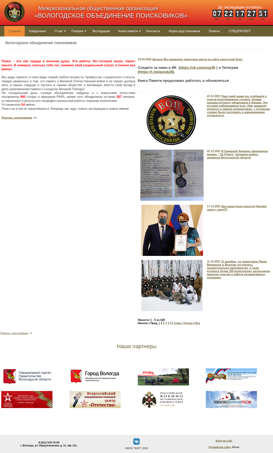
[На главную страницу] (14, 24)
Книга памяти (128, 31)
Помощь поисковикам (16, 117)
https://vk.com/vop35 (197, 68)
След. (178, 323)
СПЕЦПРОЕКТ (240, 31)
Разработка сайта (220, 447)
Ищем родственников (184, 31)
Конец (188, 323)
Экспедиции (101, 31)
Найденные (37, 31)
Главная (14, 31)
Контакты (153, 31)
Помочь (214, 31)
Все (197, 323)
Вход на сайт (224, 440)
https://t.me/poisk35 (156, 72)
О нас (58, 31)
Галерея (77, 31)
